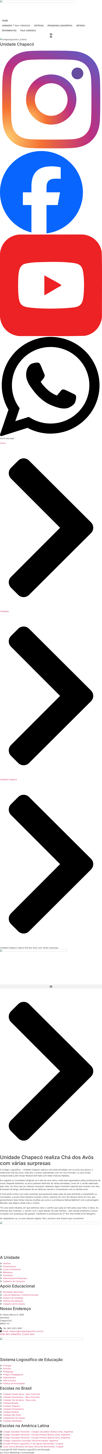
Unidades (4, 611)
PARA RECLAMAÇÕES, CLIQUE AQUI (17, 1334)
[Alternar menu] (51, 34)
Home (3, 443)
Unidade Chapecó (17, 44)
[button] (51, 987)
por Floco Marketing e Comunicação (17, 1452)
